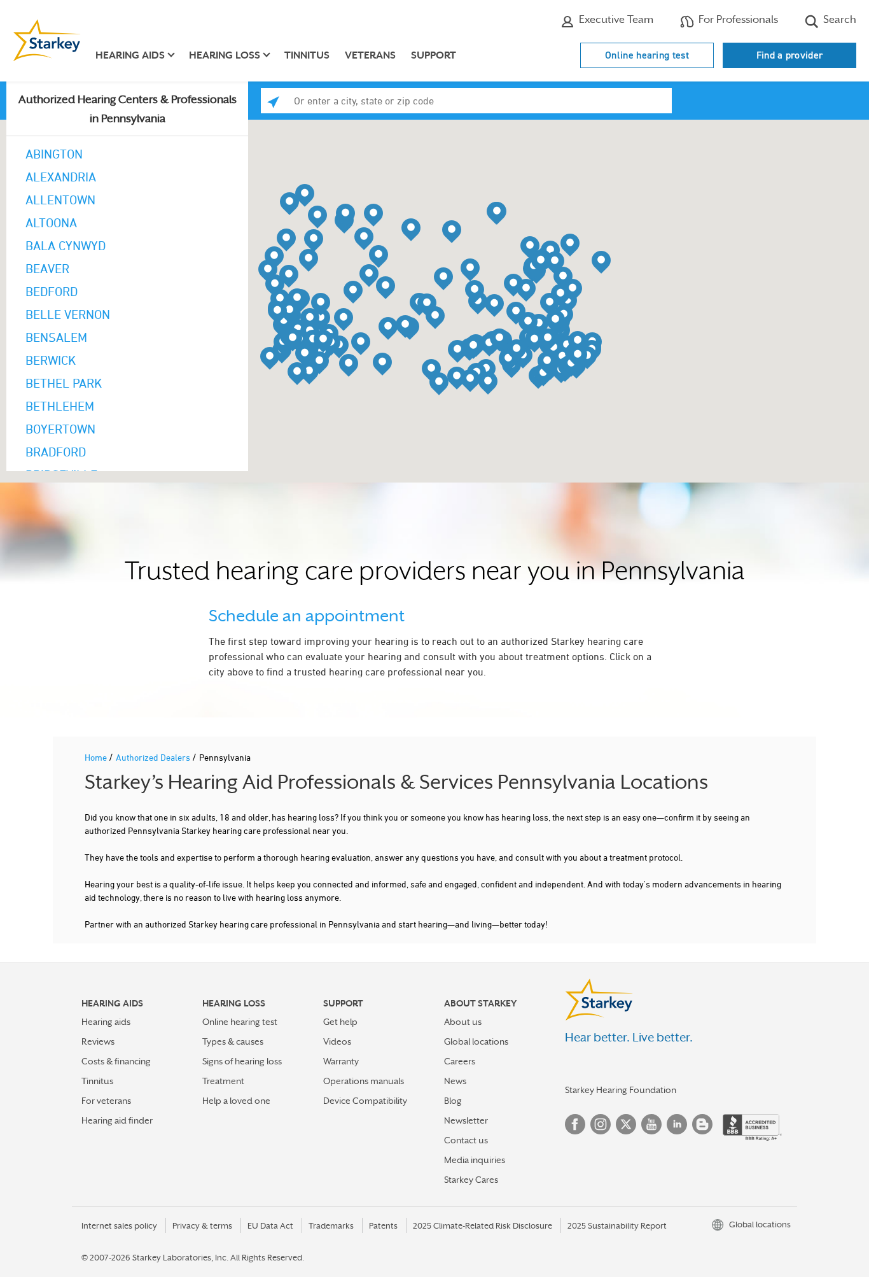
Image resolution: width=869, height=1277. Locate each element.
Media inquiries (474, 1160)
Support (433, 55)
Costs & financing (116, 1061)
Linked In (677, 1124)
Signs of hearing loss (242, 1061)
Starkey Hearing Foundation (620, 1090)
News (455, 1081)
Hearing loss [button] (224, 55)
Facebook (575, 1124)
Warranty (341, 1061)
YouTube (651, 1124)
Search (838, 19)
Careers (459, 1061)
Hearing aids (105, 1022)
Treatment (223, 1081)
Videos (337, 1041)
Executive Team (614, 19)
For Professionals (737, 19)
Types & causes (232, 1041)
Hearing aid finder (117, 1120)
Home (97, 757)
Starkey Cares (471, 1180)
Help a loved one (236, 1101)
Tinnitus (307, 55)
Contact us (466, 1140)
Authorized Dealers (154, 757)
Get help (340, 1022)
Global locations (476, 1041)
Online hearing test (647, 55)
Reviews (98, 1041)
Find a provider (789, 55)
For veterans (106, 1101)
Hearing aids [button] (130, 55)
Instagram (600, 1124)
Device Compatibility (365, 1101)
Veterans (370, 55)
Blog (453, 1101)
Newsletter (466, 1120)
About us (463, 1022)
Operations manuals (363, 1081)
